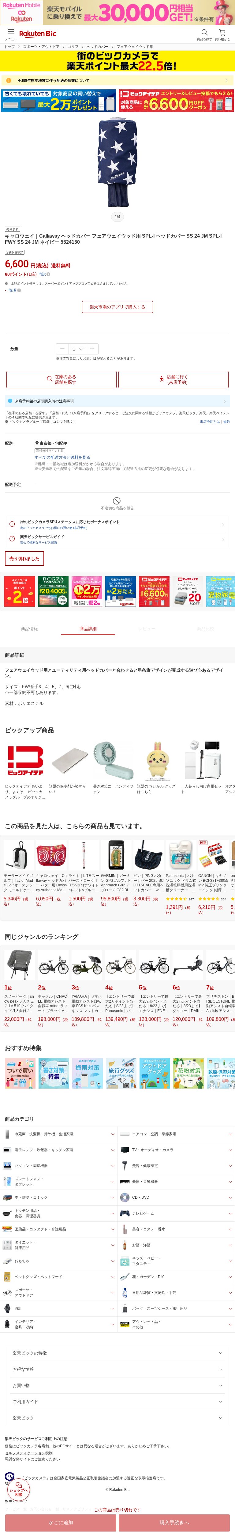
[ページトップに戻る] (226, 1513)
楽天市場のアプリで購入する (117, 306)
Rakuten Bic (38, 35)
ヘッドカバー (98, 47)
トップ (9, 47)
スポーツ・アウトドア (41, 47)
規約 (226, 421)
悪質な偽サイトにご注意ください (32, 1459)
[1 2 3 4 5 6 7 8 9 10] (77, 348)
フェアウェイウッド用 (135, 47)
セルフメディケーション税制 (29, 1453)
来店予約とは (210, 421)
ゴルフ (73, 47)
